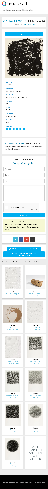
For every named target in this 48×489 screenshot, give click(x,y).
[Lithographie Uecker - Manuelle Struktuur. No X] (35, 347)
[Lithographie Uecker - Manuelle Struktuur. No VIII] (35, 381)
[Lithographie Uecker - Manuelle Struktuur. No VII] (13, 415)
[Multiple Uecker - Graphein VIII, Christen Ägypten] (35, 313)
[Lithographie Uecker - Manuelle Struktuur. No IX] (12, 381)
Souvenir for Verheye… (35, 293)
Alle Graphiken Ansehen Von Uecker (25, 249)
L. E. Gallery (35, 363)
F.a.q (43, 482)
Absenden (24, 215)
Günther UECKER (14, 21)
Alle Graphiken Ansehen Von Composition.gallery (25, 254)
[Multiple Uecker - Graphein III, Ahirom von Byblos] (13, 278)
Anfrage (24, 34)
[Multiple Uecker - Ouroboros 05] (12, 313)
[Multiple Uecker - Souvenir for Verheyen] (35, 278)
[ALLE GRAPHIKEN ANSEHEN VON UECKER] (35, 466)
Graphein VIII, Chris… (35, 327)
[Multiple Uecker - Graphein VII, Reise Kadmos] (13, 347)
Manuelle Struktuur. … (35, 361)
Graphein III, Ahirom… (12, 293)
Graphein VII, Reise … (12, 361)
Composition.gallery (30, 24)
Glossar (39, 482)
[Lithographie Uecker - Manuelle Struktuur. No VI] (35, 415)
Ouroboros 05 (12, 327)
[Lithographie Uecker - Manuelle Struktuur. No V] (12, 449)
